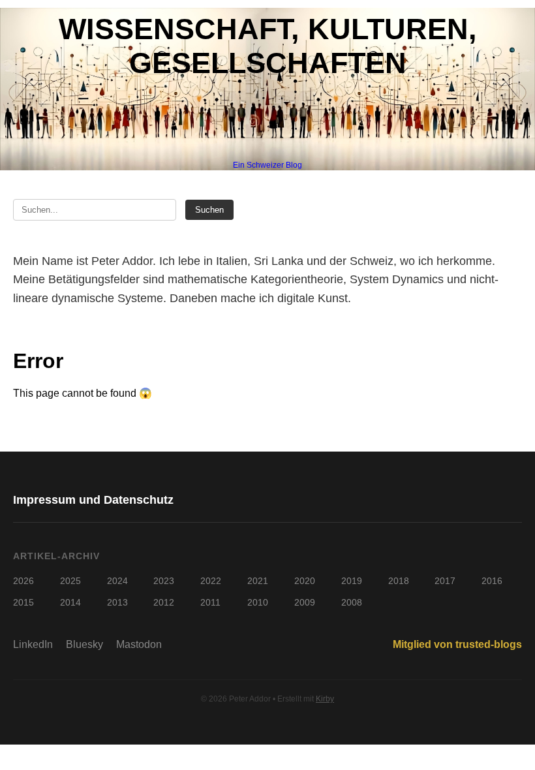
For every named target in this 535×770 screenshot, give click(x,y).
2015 (23, 602)
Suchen (209, 210)
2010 (257, 602)
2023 (163, 581)
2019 (351, 581)
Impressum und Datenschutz (93, 499)
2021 (257, 581)
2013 (117, 602)
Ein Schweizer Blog (267, 165)
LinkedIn (33, 644)
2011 (210, 602)
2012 (163, 602)
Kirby (325, 698)
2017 (445, 581)
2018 (398, 581)
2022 (210, 581)
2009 (304, 602)
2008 (351, 602)
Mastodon (139, 644)
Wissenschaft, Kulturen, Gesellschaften (268, 46)
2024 (117, 581)
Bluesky (84, 644)
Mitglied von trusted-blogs (457, 644)
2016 (492, 581)
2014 (70, 602)
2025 (70, 581)
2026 (23, 581)
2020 (304, 581)
